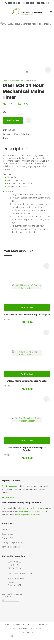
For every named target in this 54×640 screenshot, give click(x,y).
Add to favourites (46, 266)
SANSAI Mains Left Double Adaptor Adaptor (27, 314)
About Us (6, 529)
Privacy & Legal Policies (12, 542)
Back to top (28, 625)
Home (7, 625)
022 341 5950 (43, 3)
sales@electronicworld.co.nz (32, 511)
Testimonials (7, 534)
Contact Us (42, 625)
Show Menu (3, 11)
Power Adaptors (31, 80)
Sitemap (16, 625)
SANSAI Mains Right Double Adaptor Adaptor (27, 449)
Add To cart (27, 307)
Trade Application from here (27, 514)
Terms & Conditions (11, 546)
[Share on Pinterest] (22, 138)
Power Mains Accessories (13, 80)
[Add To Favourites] (28, 120)
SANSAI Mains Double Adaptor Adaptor (27, 380)
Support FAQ (8, 538)
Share (6, 138)
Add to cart (13, 120)
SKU (5, 130)
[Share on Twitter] (14, 138)
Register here (8, 497)
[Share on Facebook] (10, 138)
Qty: (4, 111)
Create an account (10, 486)
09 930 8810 (28, 3)
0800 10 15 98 (14, 3)
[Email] (18, 138)
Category (8, 134)
